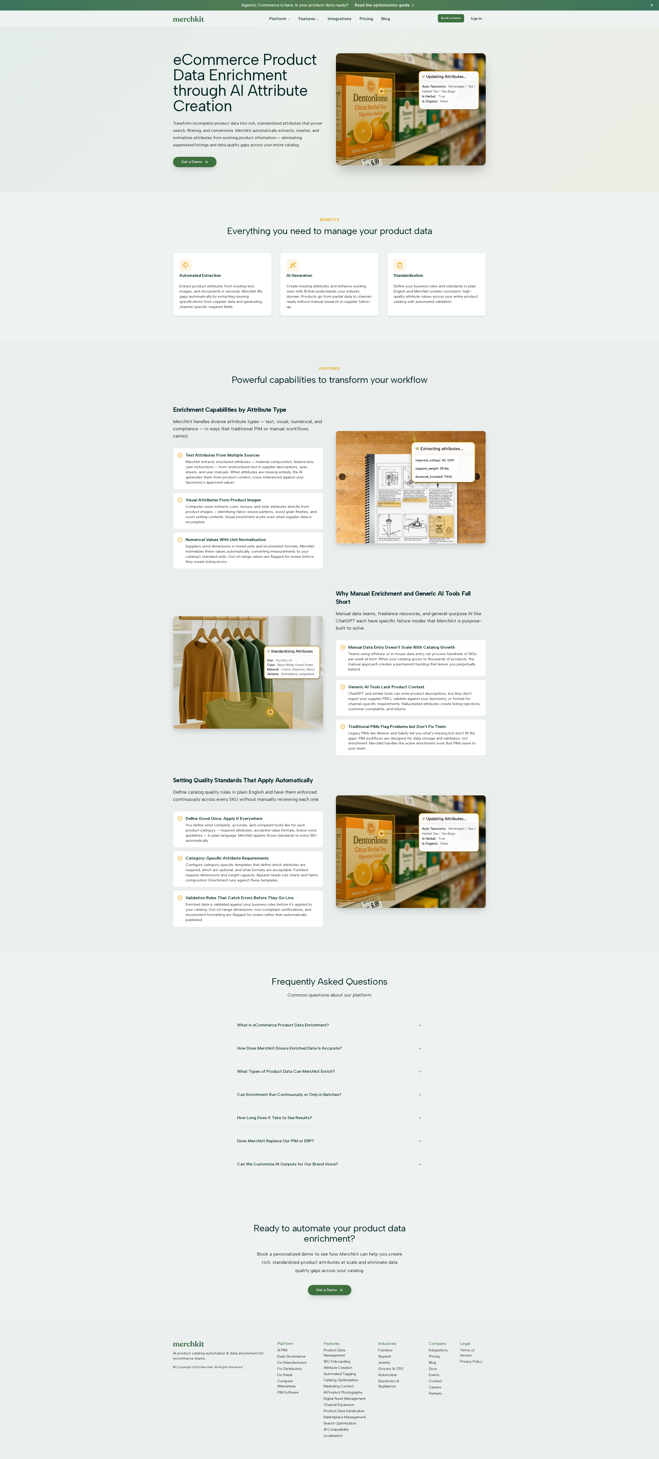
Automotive (387, 1375)
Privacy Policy (471, 1361)
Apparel (384, 1356)
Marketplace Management (345, 1417)
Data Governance (291, 1356)
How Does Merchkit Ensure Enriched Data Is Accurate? (289, 1048)
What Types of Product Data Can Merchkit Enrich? (286, 1071)
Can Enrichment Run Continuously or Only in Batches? (289, 1094)
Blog (385, 18)
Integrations (339, 18)
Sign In (476, 18)
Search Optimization (340, 1423)
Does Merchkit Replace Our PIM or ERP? (275, 1140)
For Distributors (289, 1369)
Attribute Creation (338, 1368)
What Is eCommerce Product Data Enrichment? (283, 1025)
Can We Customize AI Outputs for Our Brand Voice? (287, 1164)
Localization (333, 1436)
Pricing (366, 18)
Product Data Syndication (344, 1411)
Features (307, 18)
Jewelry (384, 1362)
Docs (433, 1369)
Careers (435, 1387)
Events (434, 1375)
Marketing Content (339, 1386)
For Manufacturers (292, 1362)
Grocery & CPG (390, 1369)
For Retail (284, 1375)
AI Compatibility (336, 1429)
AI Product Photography (343, 1392)
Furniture (385, 1350)
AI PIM (282, 1350)
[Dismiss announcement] (652, 5)
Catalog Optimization (341, 1380)
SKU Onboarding (337, 1361)
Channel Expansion (339, 1405)
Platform (277, 18)
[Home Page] (188, 19)
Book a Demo (451, 18)
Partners (435, 1393)
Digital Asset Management (345, 1398)
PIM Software (288, 1392)
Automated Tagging (340, 1374)
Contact (435, 1381)
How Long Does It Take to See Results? (274, 1117)
